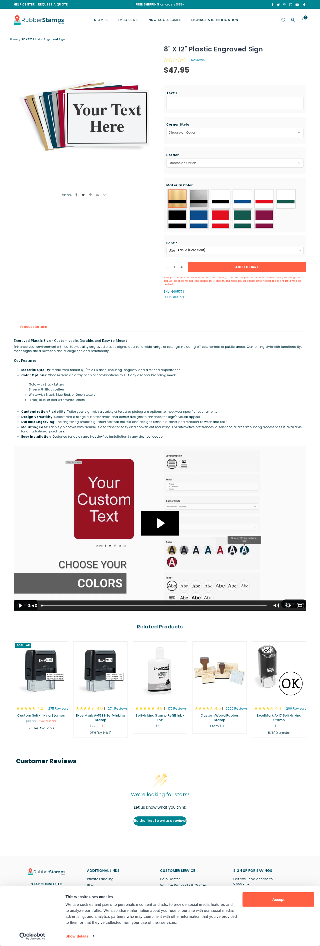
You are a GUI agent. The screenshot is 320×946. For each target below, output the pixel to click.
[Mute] (276, 605)
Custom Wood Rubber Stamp (219, 717)
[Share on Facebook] (76, 195)
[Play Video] (20, 605)
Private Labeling (100, 879)
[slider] (154, 605)
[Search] (283, 19)
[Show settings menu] (288, 605)
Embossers (128, 19)
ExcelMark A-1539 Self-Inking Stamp (100, 717)
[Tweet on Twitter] (83, 195)
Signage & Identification (214, 19)
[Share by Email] (104, 195)
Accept (278, 899)
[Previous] (8, 689)
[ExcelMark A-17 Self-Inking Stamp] (279, 671)
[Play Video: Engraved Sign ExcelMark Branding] (160, 523)
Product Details (33, 326)
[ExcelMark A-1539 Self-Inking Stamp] (101, 671)
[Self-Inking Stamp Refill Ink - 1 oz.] (160, 671)
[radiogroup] (235, 209)
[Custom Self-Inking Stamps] (41, 671)
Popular (23, 645)
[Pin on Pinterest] (90, 195)
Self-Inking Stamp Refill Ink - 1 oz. (160, 717)
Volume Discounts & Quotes (183, 885)
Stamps (101, 19)
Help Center (170, 879)
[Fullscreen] (300, 605)
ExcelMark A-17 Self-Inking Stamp (278, 717)
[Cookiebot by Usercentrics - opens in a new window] (32, 936)
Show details (77, 936)
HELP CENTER (24, 4)
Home (14, 39)
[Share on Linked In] (98, 195)
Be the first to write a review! (160, 820)
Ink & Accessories (164, 19)
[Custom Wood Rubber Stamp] (219, 671)
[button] (235, 93)
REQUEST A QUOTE (53, 4)
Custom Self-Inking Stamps (41, 715)
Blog (90, 885)
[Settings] (292, 19)
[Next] (312, 689)
